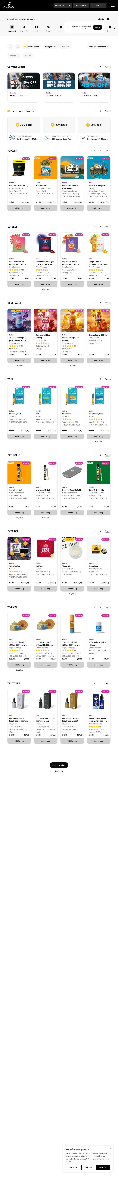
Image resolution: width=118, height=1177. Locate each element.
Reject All (88, 1167)
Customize (73, 1167)
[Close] (110, 1148)
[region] (88, 1158)
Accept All (103, 1167)
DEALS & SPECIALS (81, 5)
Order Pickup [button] (59, 5)
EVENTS (98, 5)
